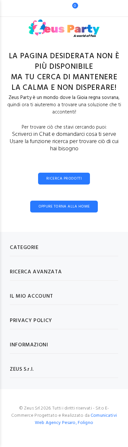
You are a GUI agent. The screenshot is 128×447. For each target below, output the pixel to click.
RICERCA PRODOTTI (64, 178)
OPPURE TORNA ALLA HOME (64, 206)
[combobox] (54, 8)
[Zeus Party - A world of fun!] (64, 25)
